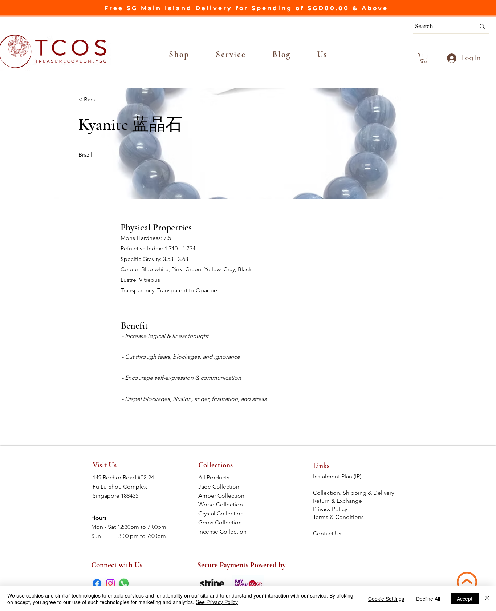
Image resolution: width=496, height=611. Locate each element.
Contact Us (327, 533)
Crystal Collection (223, 513)
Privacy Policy (330, 509)
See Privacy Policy (217, 602)
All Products (223, 477)
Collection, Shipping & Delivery (354, 492)
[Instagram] (110, 583)
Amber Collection (223, 495)
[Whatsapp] (124, 583)
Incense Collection (223, 531)
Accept (464, 598)
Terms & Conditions (339, 517)
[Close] (487, 598)
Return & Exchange (338, 500)
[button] (179, 54)
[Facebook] (97, 583)
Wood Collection (223, 504)
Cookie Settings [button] (386, 598)
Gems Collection (223, 522)
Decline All (428, 598)
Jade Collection (223, 486)
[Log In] (450, 58)
